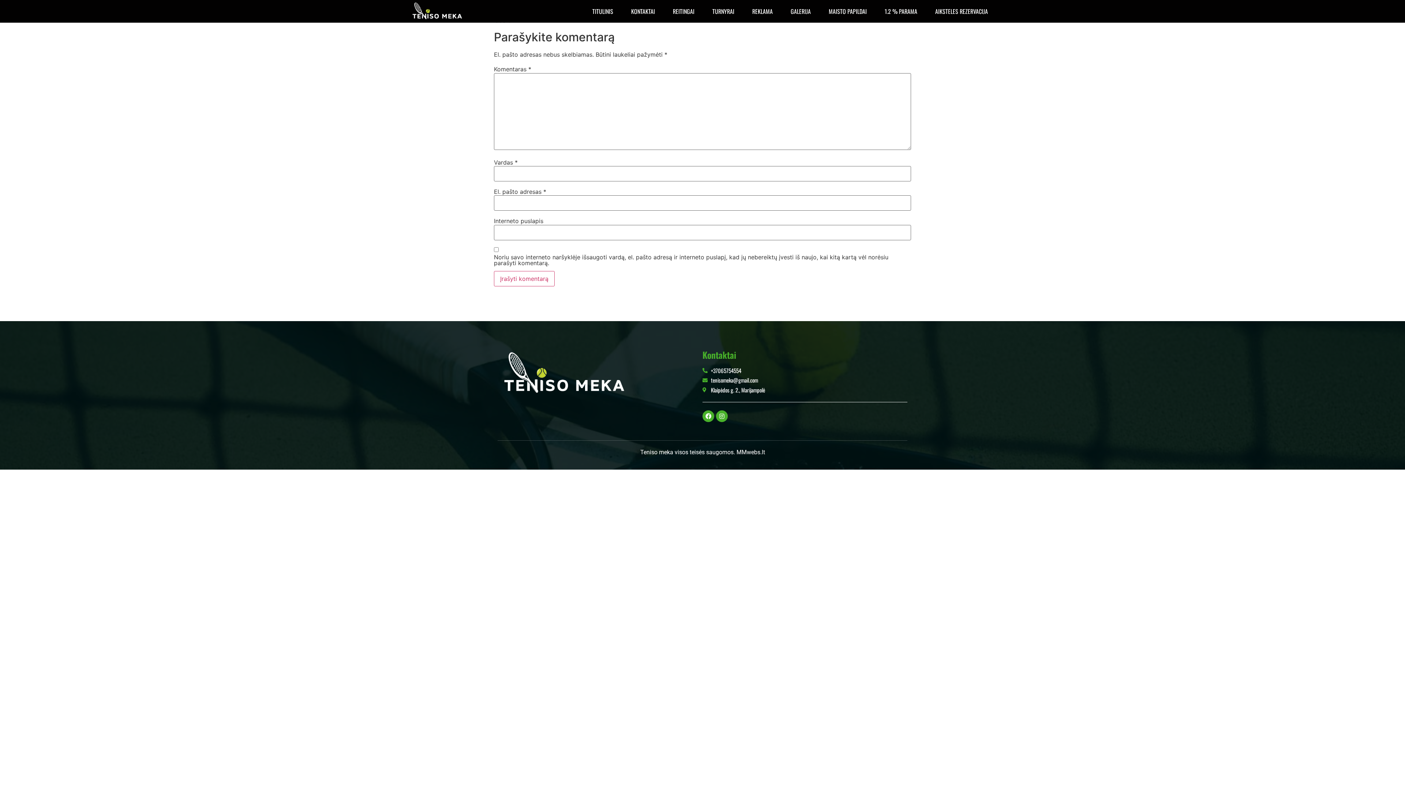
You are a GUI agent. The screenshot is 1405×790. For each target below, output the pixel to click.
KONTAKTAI (643, 11)
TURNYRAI (723, 11)
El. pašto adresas (520, 192)
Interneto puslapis (518, 221)
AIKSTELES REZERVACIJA (961, 11)
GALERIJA (801, 11)
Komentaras (512, 69)
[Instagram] (722, 416)
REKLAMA (762, 11)
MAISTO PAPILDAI (848, 11)
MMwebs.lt (751, 452)
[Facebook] (708, 416)
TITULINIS (602, 11)
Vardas (506, 162)
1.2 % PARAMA (901, 11)
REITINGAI (683, 11)
